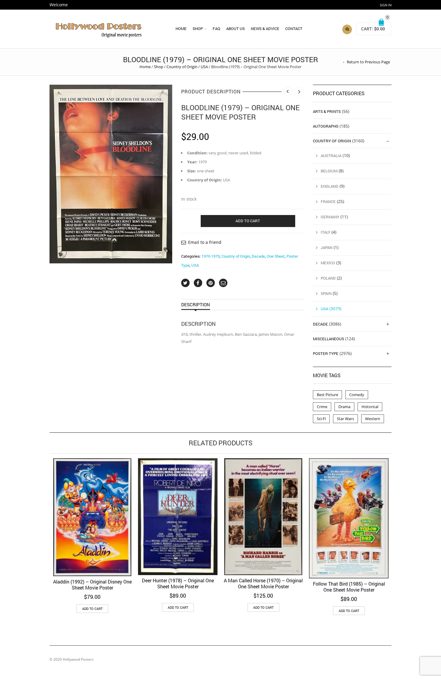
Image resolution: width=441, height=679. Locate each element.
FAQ (216, 28)
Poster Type (325, 353)
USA (204, 66)
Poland (328, 278)
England (329, 186)
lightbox (61, 252)
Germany (330, 217)
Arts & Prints (327, 111)
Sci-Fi (321, 418)
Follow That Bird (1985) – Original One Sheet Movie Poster (349, 586)
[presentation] (41, 519)
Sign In (386, 5)
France (328, 201)
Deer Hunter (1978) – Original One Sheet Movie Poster (178, 583)
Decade (258, 256)
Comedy (356, 394)
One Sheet (276, 256)
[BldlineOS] (111, 174)
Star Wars (345, 418)
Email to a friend (204, 242)
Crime (322, 406)
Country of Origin (181, 66)
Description (195, 305)
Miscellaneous (328, 338)
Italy (325, 232)
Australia (331, 155)
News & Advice (265, 28)
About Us (235, 28)
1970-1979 (211, 256)
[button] (92, 608)
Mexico (328, 262)
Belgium (329, 171)
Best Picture (327, 394)
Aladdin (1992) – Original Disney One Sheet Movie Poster (92, 584)
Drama (344, 406)
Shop (198, 28)
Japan (326, 247)
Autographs (325, 126)
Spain (326, 293)
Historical (370, 406)
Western (372, 418)
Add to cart (248, 220)
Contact (293, 28)
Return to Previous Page (368, 62)
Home (181, 28)
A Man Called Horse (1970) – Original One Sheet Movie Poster (263, 583)
